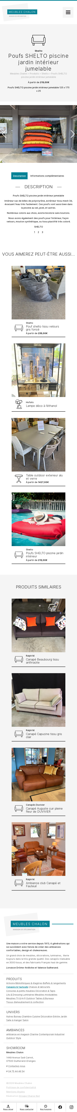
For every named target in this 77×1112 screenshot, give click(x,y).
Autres (9, 1016)
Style (18, 1038)
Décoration (46, 1016)
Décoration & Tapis (45, 991)
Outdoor (30, 998)
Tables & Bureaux (45, 998)
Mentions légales (15, 1091)
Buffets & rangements (54, 983)
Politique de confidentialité (21, 1087)
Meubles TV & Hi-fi (16, 998)
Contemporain (46, 1034)
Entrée (56, 1016)
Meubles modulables (46, 994)
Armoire (10, 983)
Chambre (27, 1016)
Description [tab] (19, 175)
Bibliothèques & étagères (28, 983)
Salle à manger (14, 1020)
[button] (72, 134)
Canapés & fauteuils (17, 987)
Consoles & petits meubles (20, 991)
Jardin (64, 1016)
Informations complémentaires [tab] (47, 175)
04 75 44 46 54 (16, 1071)
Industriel (59, 1034)
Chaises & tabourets (39, 987)
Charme (34, 1034)
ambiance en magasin (17, 1034)
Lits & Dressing (14, 994)
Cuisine (36, 1016)
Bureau (17, 1016)
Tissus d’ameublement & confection (25, 1002)
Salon (25, 1020)
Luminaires (28, 994)
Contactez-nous (16, 1066)
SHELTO (24, 195)
